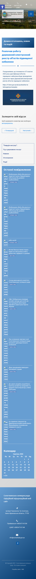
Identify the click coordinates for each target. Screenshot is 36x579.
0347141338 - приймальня (8, 6)
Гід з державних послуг (12, 149)
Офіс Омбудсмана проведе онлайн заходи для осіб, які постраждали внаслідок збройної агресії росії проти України (18, 302)
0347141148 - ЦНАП (18, 6)
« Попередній (9, 130)
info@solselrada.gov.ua (17, 538)
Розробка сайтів (16, 569)
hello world (12, 240)
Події (5, 162)
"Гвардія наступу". (10, 145)
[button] (2, 7)
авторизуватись (7, 123)
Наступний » (27, 130)
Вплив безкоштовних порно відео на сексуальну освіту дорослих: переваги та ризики (19, 251)
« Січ (5, 475)
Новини (6, 153)
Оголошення (8, 158)
